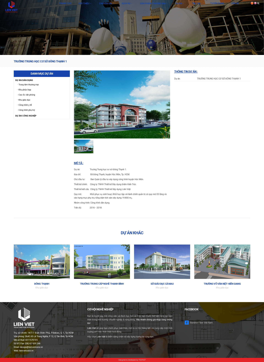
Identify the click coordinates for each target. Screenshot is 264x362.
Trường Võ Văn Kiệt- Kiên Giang (222, 283)
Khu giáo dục (24, 100)
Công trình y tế (25, 105)
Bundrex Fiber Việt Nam (201, 322)
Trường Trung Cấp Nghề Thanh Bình (102, 283)
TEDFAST (142, 360)
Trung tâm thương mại (29, 84)
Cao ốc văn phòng (27, 95)
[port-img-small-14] (83, 147)
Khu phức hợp (25, 89)
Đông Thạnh (41, 283)
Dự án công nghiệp (25, 116)
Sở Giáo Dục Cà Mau (162, 283)
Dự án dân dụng (24, 80)
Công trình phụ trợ (27, 110)
